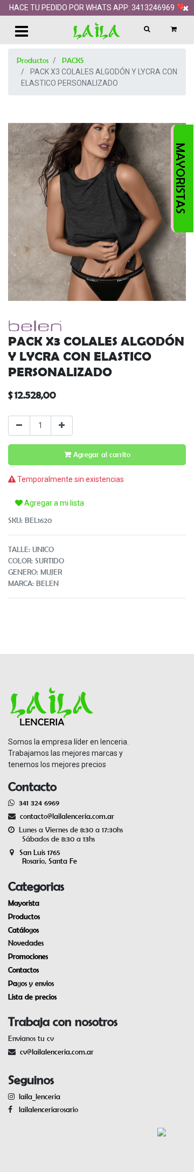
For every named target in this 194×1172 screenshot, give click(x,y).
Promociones (28, 956)
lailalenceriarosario (46, 1109)
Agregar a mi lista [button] (53, 503)
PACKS (73, 60)
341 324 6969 (39, 802)
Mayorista (23, 903)
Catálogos (23, 930)
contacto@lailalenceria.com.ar (65, 816)
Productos (32, 60)
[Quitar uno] (19, 426)
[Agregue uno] (62, 426)
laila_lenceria (39, 1096)
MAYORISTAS (181, 178)
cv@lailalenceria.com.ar (57, 1051)
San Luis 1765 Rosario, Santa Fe (42, 857)
